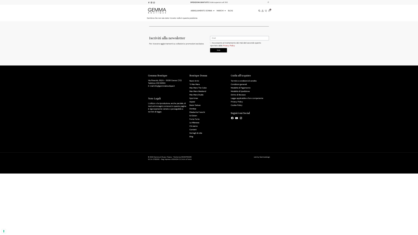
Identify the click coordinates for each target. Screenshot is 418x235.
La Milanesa (194, 122)
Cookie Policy (236, 105)
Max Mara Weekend (197, 91)
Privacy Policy (229, 45)
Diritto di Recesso (238, 95)
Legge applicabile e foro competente (247, 98)
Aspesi (192, 102)
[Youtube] (236, 118)
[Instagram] (240, 118)
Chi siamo (193, 126)
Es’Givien (193, 115)
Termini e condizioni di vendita (243, 81)
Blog (191, 136)
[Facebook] (232, 118)
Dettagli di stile (195, 133)
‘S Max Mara (194, 84)
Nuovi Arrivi (194, 81)
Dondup (192, 108)
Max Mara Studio (196, 95)
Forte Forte (194, 119)
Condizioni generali (239, 84)
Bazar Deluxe (195, 105)
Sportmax (193, 98)
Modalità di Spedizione (240, 91)
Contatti (192, 129)
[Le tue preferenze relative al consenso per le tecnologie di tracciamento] (4, 231)
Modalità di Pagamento (240, 88)
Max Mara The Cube (198, 88)
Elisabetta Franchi (197, 112)
